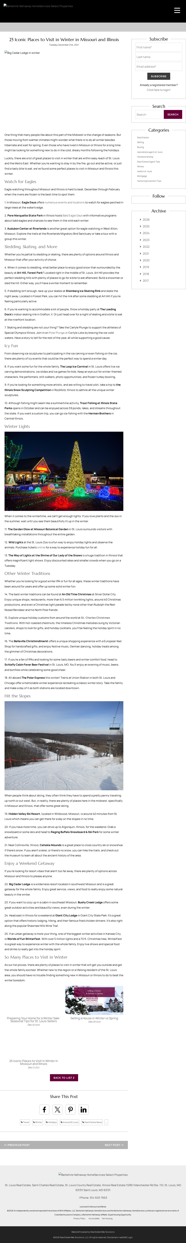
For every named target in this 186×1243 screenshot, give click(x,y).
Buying (140, 147)
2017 (146, 281)
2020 (146, 260)
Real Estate (143, 137)
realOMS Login (126, 1237)
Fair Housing (107, 1218)
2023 (146, 240)
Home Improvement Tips (149, 180)
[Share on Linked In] (83, 1110)
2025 (146, 226)
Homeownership (145, 156)
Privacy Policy (79, 1218)
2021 (146, 254)
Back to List (63, 1077)
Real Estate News (93, 1122)
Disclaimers (112, 1237)
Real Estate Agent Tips (148, 161)
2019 (146, 267)
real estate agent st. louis (149, 152)
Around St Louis (70, 1122)
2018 (146, 274)
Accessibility (94, 1218)
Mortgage (142, 176)
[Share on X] (57, 1110)
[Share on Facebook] (44, 1110)
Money (140, 166)
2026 (146, 220)
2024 (146, 233)
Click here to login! (159, 90)
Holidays (52, 1122)
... (106, 1122)
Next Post (113, 1145)
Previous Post (18, 1145)
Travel (26, 1122)
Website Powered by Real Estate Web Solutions (93, 1231)
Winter (38, 1122)
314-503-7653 (98, 1198)
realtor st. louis (144, 171)
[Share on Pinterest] (70, 1110)
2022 (146, 247)
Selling (140, 142)
